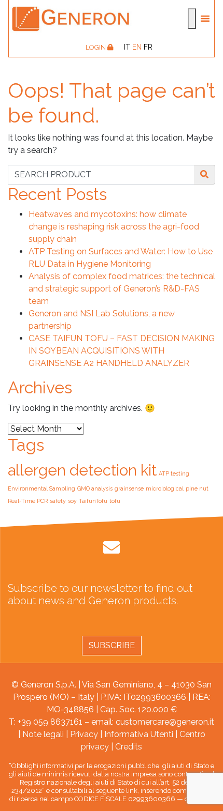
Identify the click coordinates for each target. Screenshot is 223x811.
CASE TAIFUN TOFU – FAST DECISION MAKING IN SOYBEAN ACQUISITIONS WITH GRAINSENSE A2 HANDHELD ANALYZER (122, 350)
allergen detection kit (82, 470)
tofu (114, 501)
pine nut (197, 488)
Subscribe (112, 645)
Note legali (43, 734)
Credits (128, 747)
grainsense (129, 488)
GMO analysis (95, 488)
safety (58, 501)
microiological (165, 488)
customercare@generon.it (165, 722)
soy (72, 501)
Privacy (84, 734)
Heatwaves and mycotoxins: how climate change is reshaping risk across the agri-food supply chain (114, 226)
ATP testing (174, 473)
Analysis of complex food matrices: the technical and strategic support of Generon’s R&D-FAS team (122, 288)
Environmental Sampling (41, 488)
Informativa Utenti (138, 734)
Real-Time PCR (28, 501)
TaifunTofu (93, 501)
